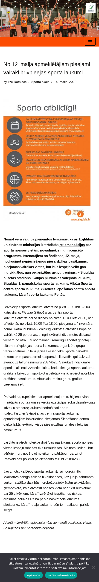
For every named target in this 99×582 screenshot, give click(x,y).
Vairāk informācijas (61, 575)
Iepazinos (33, 575)
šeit (20, 384)
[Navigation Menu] (90, 42)
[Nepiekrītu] (93, 567)
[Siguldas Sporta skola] (91, 8)
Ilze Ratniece (17, 82)
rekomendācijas (72, 245)
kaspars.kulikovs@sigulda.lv (63, 357)
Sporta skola (40, 82)
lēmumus (60, 239)
